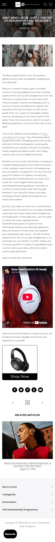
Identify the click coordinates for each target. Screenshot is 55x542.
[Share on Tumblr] (34, 389)
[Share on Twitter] (21, 389)
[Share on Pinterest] (27, 389)
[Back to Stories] (27, 403)
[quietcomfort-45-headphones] (19, 362)
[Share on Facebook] (14, 389)
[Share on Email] (40, 389)
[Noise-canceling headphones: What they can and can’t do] (42, 403)
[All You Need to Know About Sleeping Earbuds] (13, 403)
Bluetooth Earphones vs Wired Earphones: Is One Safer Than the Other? (27, 464)
